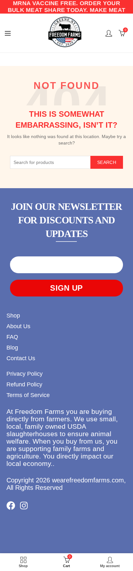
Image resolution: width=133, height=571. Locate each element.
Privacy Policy (24, 374)
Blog (12, 347)
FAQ (12, 337)
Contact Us (20, 358)
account (109, 33)
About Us (18, 326)
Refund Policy (24, 384)
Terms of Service (28, 395)
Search (106, 162)
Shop (13, 315)
